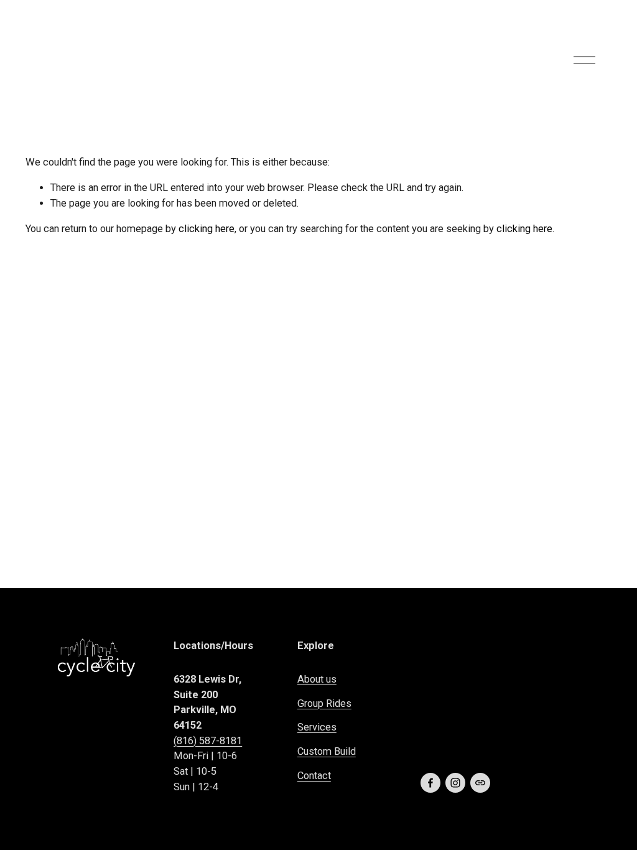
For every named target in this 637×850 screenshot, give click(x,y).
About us (317, 679)
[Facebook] (430, 783)
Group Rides (324, 703)
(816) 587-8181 (208, 741)
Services (317, 727)
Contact (314, 776)
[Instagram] (455, 783)
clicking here (207, 229)
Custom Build (326, 751)
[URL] (480, 783)
